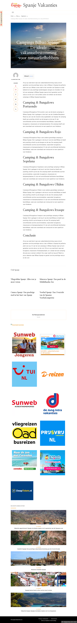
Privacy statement (43, 619)
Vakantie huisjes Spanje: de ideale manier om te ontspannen (38, 611)
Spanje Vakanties (40, 5)
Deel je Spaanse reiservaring (48, 620)
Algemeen (38, 37)
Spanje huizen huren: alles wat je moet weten (38, 590)
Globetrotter (15, 79)
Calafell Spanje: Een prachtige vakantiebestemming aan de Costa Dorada (38, 549)
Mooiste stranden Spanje (38, 569)
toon (31, 76)
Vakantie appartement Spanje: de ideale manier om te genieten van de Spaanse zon (38, 528)
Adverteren (54, 619)
